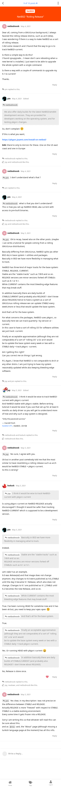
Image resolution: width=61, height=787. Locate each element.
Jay (7, 454)
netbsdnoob (11, 105)
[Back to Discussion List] (3, 3)
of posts (30, 3)
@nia (12, 726)
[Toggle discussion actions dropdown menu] (58, 3)
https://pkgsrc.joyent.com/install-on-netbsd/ (24, 139)
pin (7, 177)
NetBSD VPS (7, 426)
